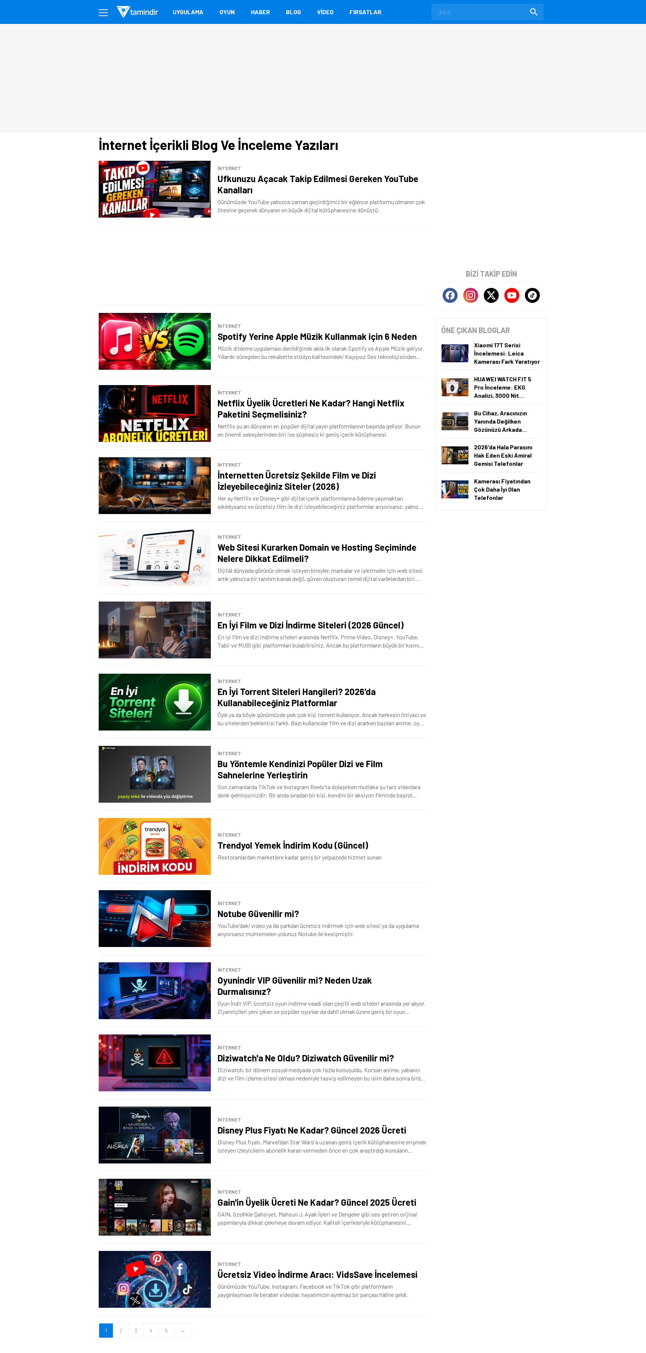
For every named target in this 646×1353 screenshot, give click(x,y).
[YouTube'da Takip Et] (511, 295)
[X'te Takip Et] (491, 295)
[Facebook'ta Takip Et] (450, 295)
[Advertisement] (263, 265)
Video (325, 11)
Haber (260, 11)
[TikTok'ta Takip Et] (532, 295)
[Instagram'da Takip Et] (470, 295)
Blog (293, 11)
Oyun (227, 11)
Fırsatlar (365, 11)
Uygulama (188, 11)
